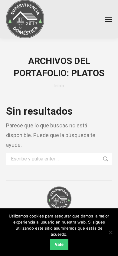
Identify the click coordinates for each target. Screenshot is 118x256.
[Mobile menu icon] (108, 19)
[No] (110, 232)
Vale (59, 244)
